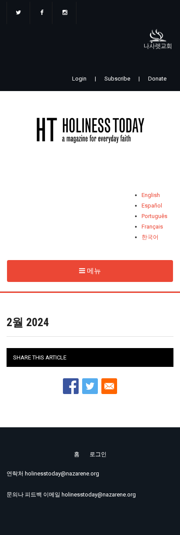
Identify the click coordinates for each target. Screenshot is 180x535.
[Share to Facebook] (71, 386)
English (151, 195)
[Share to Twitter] (90, 386)
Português (154, 216)
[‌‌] (18, 13)
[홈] (90, 132)
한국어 (150, 237)
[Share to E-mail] (109, 386)
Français (152, 226)
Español (152, 205)
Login (79, 78)
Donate (157, 78)
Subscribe (117, 78)
